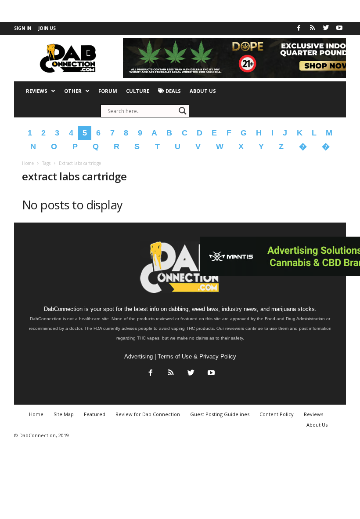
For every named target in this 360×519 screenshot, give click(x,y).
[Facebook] (298, 28)
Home (28, 163)
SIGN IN (22, 28)
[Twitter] (325, 28)
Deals (172, 91)
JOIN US (47, 28)
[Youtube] (339, 28)
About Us (203, 91)
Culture (137, 91)
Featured (94, 414)
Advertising (138, 356)
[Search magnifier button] (182, 111)
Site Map (64, 414)
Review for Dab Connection (147, 414)
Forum (107, 91)
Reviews (36, 91)
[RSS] (312, 28)
